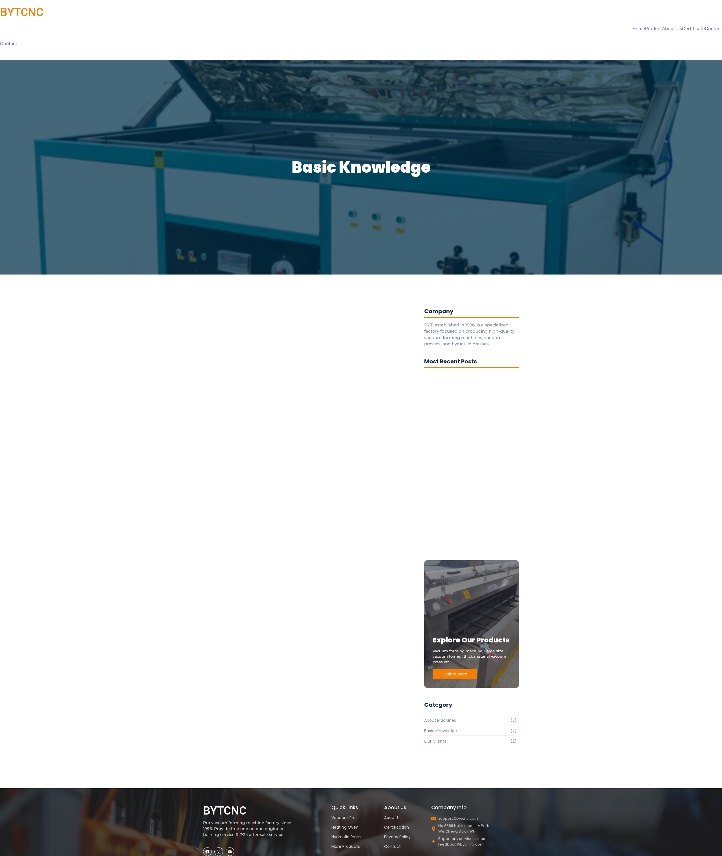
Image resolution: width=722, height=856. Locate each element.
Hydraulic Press (346, 837)
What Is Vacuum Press (252, 461)
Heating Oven (344, 827)
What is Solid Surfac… (249, 428)
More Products (345, 846)
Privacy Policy (397, 837)
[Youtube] (230, 851)
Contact (713, 28)
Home (638, 28)
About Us (672, 28)
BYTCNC (21, 12)
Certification (396, 827)
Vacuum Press (345, 817)
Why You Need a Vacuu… (451, 452)
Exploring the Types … (447, 381)
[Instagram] (218, 851)
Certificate (693, 28)
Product (653, 28)
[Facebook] (207, 851)
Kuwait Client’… (440, 552)
